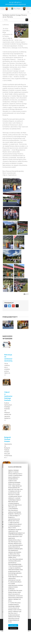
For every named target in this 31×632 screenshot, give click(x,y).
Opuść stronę (13, 628)
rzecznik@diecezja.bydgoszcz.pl (15, 4)
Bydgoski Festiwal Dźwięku (7, 439)
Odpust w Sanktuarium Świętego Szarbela (8, 396)
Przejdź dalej (13, 625)
